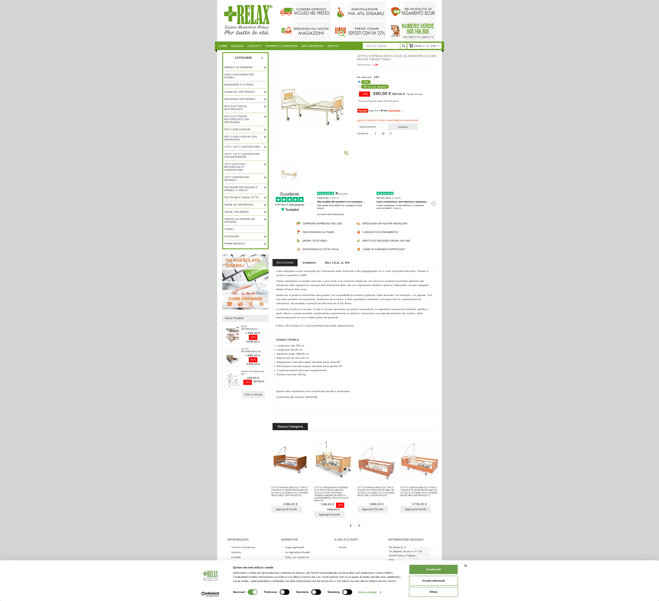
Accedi (342, 547)
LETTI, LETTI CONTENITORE (242, 146)
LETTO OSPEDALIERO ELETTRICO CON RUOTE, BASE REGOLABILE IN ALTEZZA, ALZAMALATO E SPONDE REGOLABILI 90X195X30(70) (375, 491)
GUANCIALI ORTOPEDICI (239, 91)
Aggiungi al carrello (286, 509)
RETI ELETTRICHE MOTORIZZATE (235, 108)
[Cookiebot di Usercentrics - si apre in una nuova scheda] (210, 594)
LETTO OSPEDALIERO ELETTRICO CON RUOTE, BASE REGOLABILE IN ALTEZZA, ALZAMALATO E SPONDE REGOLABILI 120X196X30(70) (289, 491)
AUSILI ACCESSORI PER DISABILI (239, 76)
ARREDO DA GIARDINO (238, 67)
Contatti (236, 557)
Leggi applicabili (294, 547)
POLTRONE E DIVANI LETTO (241, 197)
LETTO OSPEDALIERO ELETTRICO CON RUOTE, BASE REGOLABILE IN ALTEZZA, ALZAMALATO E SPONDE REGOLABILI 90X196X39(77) (419, 491)
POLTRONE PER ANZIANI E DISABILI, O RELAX (240, 189)
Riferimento (364, 64)
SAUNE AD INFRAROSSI (238, 204)
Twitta (383, 133)
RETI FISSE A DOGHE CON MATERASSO (240, 138)
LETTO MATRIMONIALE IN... (251, 350)
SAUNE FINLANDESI (236, 211)
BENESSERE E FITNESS (238, 84)
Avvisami (403, 126)
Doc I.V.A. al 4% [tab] (337, 262)
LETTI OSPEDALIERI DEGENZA (236, 178)
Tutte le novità (253, 394)
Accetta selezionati (433, 580)
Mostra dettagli (368, 592)
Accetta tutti (433, 569)
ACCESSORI (231, 236)
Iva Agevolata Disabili (297, 552)
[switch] (285, 592)
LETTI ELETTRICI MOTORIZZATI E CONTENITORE (235, 167)
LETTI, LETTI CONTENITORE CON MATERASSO (242, 155)
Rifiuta (433, 591)
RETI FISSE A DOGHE (237, 129)
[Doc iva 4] (245, 267)
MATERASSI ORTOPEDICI (240, 99)
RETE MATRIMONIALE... (250, 327)
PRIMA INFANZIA (234, 243)
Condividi (375, 133)
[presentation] (350, 525)
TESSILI (229, 229)
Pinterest (390, 133)
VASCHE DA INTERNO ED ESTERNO (239, 220)
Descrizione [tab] (285, 262)
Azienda (236, 552)
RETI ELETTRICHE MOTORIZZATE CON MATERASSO (236, 119)
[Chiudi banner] (465, 565)
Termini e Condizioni (243, 547)
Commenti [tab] (309, 262)
